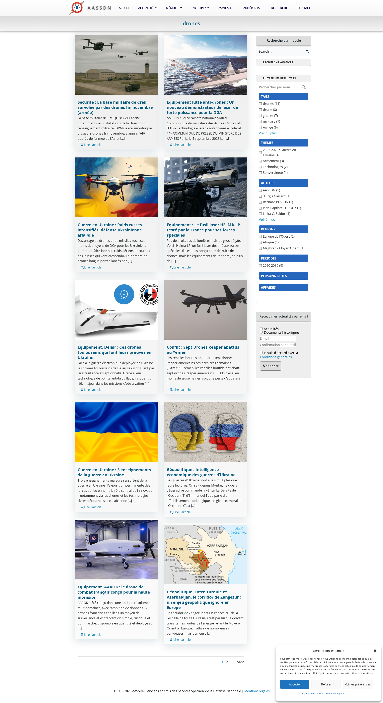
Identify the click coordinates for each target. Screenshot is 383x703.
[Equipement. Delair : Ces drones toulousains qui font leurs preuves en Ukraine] (116, 309)
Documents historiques (281, 332)
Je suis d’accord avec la (279, 355)
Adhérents (251, 8)
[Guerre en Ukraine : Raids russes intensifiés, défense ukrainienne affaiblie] (116, 187)
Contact (303, 8)
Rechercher (280, 8)
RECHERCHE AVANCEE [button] (278, 62)
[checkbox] (283, 103)
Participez (198, 8)
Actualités (146, 8)
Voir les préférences (358, 684)
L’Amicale (225, 8)
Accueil (124, 8)
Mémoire (172, 8)
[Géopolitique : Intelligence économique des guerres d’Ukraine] (205, 432)
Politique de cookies (313, 693)
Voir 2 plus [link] (267, 219)
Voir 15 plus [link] (268, 133)
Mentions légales (335, 693)
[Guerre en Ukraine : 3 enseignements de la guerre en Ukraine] (116, 432)
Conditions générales (276, 357)
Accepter (295, 684)
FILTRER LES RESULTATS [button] (279, 78)
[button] (375, 651)
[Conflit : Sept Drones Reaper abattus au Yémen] (205, 309)
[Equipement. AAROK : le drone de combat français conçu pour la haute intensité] (116, 549)
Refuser (326, 684)
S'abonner (270, 366)
